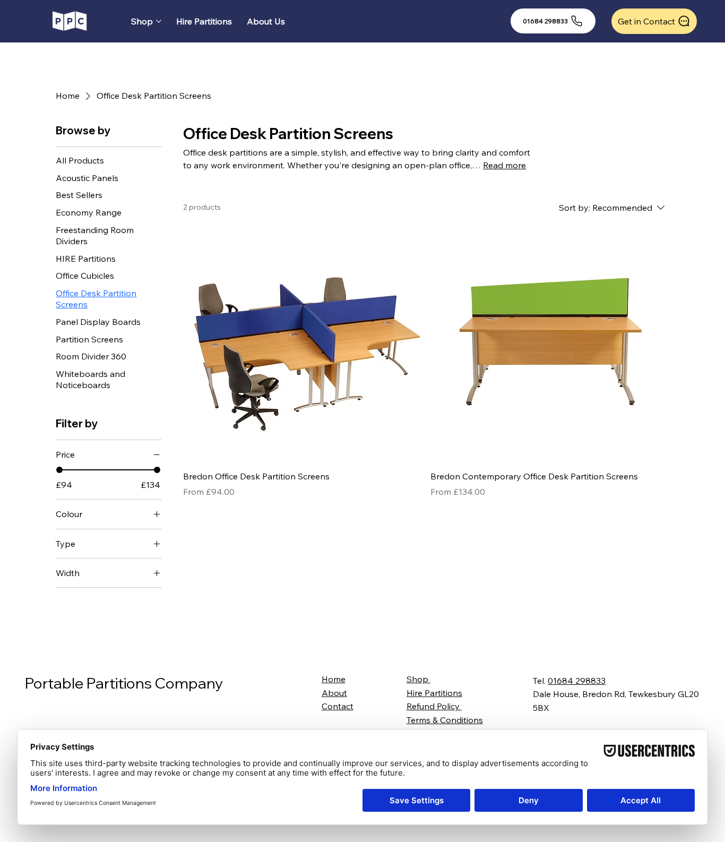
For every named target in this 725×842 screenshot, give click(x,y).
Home (334, 679)
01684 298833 (577, 680)
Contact (337, 706)
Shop (418, 679)
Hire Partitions (434, 693)
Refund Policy (434, 706)
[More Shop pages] (158, 21)
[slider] (59, 469)
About (334, 693)
